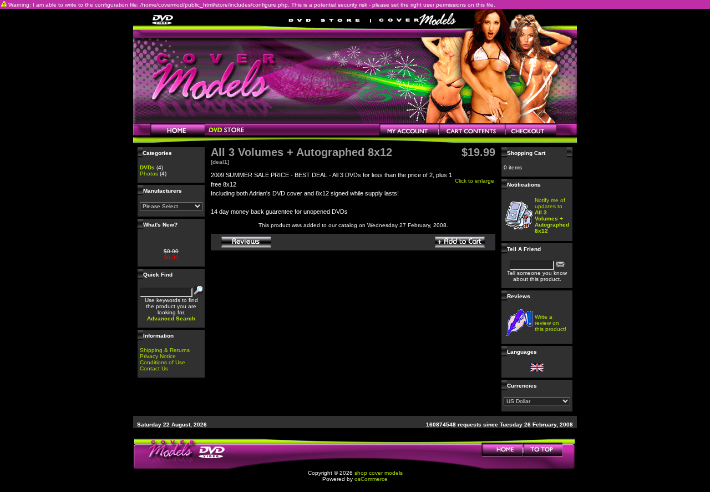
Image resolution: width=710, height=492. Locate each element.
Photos (149, 173)
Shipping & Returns (165, 350)
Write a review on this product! (550, 323)
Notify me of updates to (552, 215)
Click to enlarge (474, 181)
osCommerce (371, 479)
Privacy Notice (158, 356)
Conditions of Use (162, 362)
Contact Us (154, 368)
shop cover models (378, 473)
